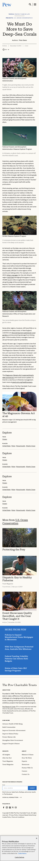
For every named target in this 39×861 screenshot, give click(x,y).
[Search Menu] (30, 4)
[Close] (36, 838)
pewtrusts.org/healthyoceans (22, 382)
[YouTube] (15, 807)
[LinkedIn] (10, 807)
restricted (10, 277)
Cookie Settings (19, 857)
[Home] (19, 685)
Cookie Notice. (22, 853)
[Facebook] (3, 807)
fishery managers (12, 275)
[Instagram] (7, 807)
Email (3, 784)
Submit (32, 788)
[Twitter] (13, 807)
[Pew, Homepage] (6, 4)
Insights (5, 751)
